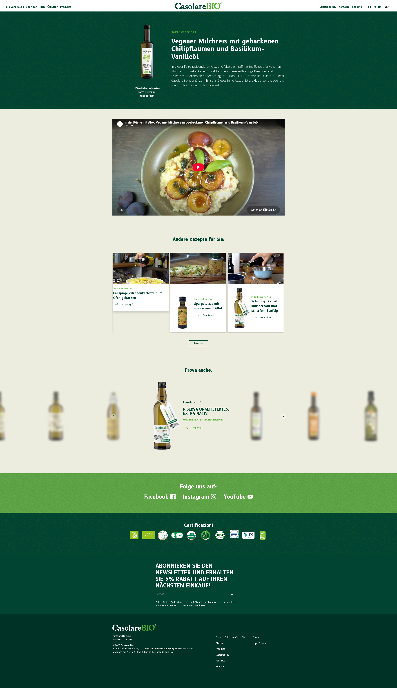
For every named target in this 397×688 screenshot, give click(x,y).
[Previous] (113, 416)
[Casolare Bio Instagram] (374, 7)
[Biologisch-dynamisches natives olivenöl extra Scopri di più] (209, 428)
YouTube (236, 496)
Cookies (256, 637)
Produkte (65, 6)
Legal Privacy (259, 643)
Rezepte (357, 6)
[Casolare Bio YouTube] (379, 7)
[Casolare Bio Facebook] (369, 7)
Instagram (197, 496)
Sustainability (328, 6)
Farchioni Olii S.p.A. (121, 635)
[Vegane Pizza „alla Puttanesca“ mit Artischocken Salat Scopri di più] (276, 317)
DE (386, 6)
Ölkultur (52, 6)
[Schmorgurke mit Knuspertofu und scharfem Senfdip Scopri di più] (161, 317)
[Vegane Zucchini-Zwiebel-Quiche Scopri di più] (194, 300)
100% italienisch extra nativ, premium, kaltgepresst (147, 92)
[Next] (283, 416)
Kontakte (344, 6)
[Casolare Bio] (198, 6)
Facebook (157, 496)
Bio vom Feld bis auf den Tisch (25, 6)
